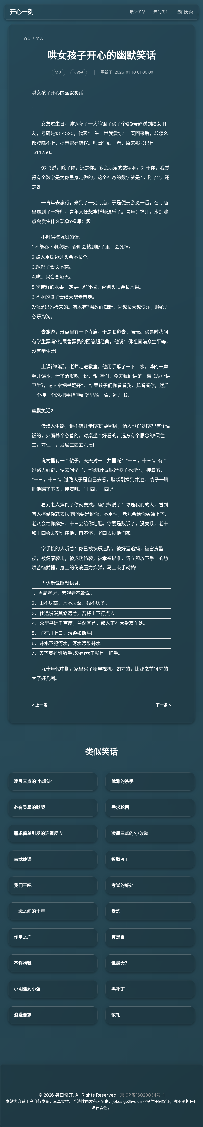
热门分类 (185, 11)
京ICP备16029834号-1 (142, 1094)
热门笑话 (161, 11)
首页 (27, 38)
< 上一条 (39, 704)
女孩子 (78, 72)
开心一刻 (22, 11)
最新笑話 (138, 11)
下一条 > (163, 704)
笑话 (39, 38)
